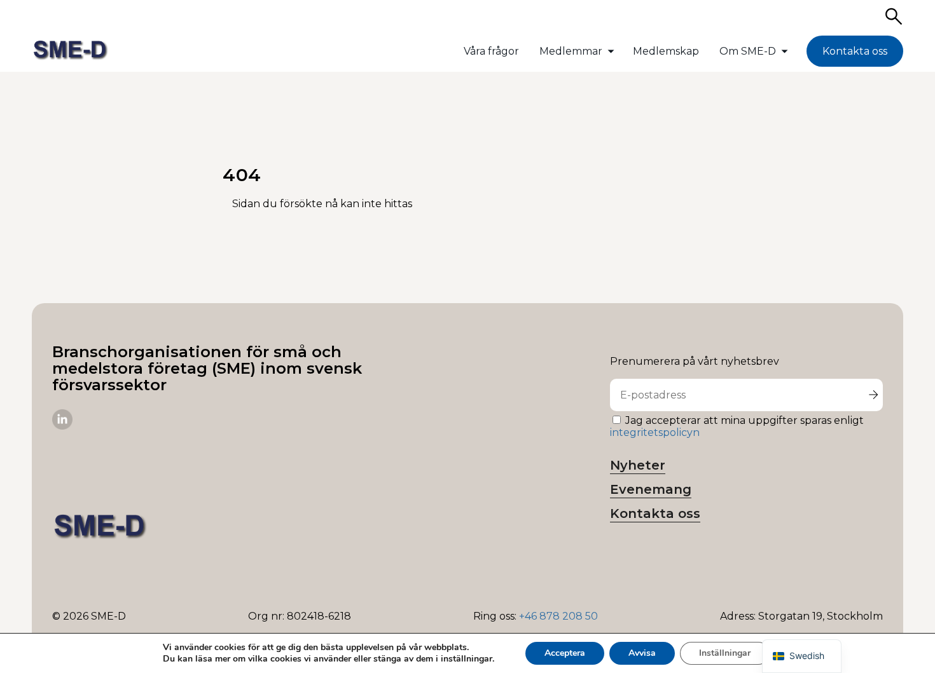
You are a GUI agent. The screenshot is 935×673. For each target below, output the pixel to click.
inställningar (466, 659)
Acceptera (564, 653)
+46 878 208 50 (558, 616)
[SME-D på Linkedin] (62, 426)
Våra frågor (491, 51)
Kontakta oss (854, 51)
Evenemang (650, 489)
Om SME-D (747, 51)
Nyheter (637, 465)
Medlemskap (666, 51)
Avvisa (642, 653)
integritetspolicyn (655, 432)
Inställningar (725, 653)
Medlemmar (570, 51)
